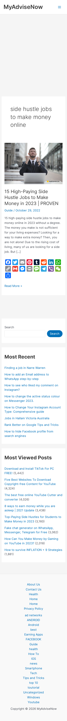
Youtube (33, 702)
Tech (33, 673)
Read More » (13, 286)
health (33, 649)
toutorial (33, 687)
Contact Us (33, 589)
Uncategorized (33, 692)
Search (9, 327)
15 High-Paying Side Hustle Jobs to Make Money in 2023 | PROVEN (31, 197)
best (33, 629)
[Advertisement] (33, 49)
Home (33, 599)
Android (33, 625)
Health (33, 594)
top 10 (33, 682)
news (33, 663)
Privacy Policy (33, 608)
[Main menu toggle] (59, 7)
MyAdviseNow (23, 6)
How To (33, 654)
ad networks (33, 615)
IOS (33, 658)
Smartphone (33, 668)
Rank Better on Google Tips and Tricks (31, 425)
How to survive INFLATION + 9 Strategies (33, 550)
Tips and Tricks (33, 678)
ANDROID (33, 620)
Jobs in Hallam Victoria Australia (26, 418)
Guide (8, 210)
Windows (33, 697)
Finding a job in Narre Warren (24, 368)
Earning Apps (33, 634)
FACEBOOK (33, 639)
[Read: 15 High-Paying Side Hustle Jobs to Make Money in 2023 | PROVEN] (33, 163)
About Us (33, 584)
